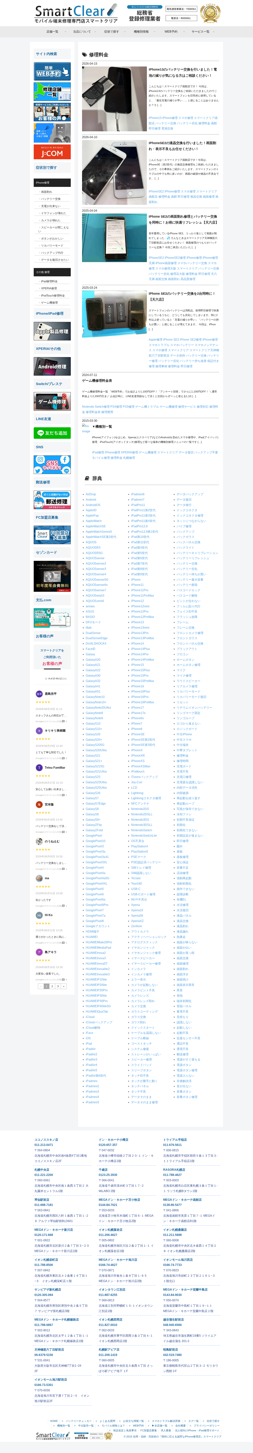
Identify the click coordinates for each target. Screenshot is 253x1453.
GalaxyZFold (94, 830)
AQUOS (91, 542)
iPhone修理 (170, 117)
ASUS (90, 611)
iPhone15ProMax (142, 681)
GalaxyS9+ (93, 819)
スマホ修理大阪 (166, 268)
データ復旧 (186, 452)
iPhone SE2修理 (191, 339)
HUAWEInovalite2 (98, 969)
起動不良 (183, 1032)
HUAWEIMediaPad (98, 947)
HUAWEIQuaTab (97, 1011)
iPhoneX (137, 750)
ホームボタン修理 (188, 664)
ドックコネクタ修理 (190, 515)
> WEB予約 (136, 1425)
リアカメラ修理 (187, 686)
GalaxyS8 (92, 808)
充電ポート (184, 766)
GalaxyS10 (93, 723)
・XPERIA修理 (47, 288)
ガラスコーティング (144, 1011)
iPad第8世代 (139, 568)
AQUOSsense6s (97, 584)
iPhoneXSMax (140, 766)
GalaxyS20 (93, 734)
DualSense (93, 633)
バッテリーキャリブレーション (197, 553)
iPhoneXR (138, 755)
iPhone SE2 (171, 339)
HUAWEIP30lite (96, 995)
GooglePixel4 (95, 867)
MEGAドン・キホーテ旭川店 (118, 1259)
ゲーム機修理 (169, 406)
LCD (134, 787)
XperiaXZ (137, 921)
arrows (90, 606)
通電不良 (183, 1049)
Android (91, 499)
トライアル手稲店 (175, 1139)
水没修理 (183, 904)
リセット (183, 702)
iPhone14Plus (140, 648)
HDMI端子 (92, 931)
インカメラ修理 (141, 974)
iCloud (90, 1016)
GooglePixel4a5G (97, 878)
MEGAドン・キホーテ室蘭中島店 (185, 1289)
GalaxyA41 (93, 686)
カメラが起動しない (144, 984)
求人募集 (166, 1430)
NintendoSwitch (141, 830)
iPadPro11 (138, 505)
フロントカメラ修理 (190, 633)
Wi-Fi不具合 (139, 899)
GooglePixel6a (95, 899)
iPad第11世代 (140, 542)
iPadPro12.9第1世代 (144, 531)
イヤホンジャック (143, 947)
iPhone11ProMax (142, 595)
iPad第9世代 (139, 574)
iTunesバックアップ (144, 776)
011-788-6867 (43, 1324)
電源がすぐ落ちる (188, 1059)
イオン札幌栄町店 (46, 1259)
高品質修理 (188, 279)
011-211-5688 (172, 1234)
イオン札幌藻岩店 (110, 1229)
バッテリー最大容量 (190, 579)
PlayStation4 (139, 846)
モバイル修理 (101, 457)
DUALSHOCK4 (96, 643)
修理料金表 (93, 412)
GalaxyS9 (92, 814)
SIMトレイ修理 (141, 867)
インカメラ (138, 969)
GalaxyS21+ (94, 761)
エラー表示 (138, 979)
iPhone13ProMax (142, 638)
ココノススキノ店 (46, 1139)
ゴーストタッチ (141, 1043)
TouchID (136, 883)
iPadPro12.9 (139, 526)
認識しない (184, 1022)
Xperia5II (137, 915)
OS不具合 (137, 841)
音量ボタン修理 (187, 1097)
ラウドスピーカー (188, 681)
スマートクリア (187, 268)
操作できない (185, 889)
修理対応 (203, 406)
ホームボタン (185, 659)
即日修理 (155, 128)
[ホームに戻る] (126, 13)
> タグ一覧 (191, 1420)
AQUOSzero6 (95, 600)
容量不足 (183, 867)
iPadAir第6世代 (96, 1075)
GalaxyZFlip (94, 824)
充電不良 (183, 771)
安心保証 (183, 862)
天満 (152, 279)
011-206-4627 (108, 1234)
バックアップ (185, 531)
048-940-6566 (172, 1324)
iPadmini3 (92, 1091)
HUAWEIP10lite (96, 979)
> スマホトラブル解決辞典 (164, 1420)
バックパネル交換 (188, 542)
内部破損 (183, 793)
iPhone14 (137, 643)
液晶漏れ (183, 931)
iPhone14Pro (140, 654)
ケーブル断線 (140, 1038)
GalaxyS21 (93, 755)
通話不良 (183, 1043)
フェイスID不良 (187, 611)
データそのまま (141, 1097)
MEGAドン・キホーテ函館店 (182, 1199)
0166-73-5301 (43, 1385)
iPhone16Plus (140, 691)
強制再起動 (184, 878)
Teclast (135, 878)
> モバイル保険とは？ (111, 1425)
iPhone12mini (140, 606)
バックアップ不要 (206, 452)
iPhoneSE (138, 734)
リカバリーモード (188, 691)
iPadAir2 (91, 1054)
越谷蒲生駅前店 (173, 1319)
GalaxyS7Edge (96, 803)
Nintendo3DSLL (141, 824)
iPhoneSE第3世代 (143, 744)
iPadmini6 (137, 494)
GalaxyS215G (95, 766)
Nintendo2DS (140, 808)
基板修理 (183, 856)
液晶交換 (196, 196)
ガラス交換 (138, 1016)
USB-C (136, 889)
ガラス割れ (138, 1022)
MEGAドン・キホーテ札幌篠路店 (56, 1319)
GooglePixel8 (95, 921)
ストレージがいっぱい (146, 1054)
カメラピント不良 (143, 990)
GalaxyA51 (93, 691)
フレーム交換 (185, 627)
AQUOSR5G (94, 553)
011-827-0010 (108, 1324)
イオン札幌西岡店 (110, 1319)
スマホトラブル (159, 345)
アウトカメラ (140, 931)
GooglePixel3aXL (97, 856)
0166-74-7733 (172, 1264)
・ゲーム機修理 (48, 302)
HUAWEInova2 (96, 952)
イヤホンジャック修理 (146, 952)
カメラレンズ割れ (143, 1001)
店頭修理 (183, 873)
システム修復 (140, 1049)
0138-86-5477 (172, 1204)
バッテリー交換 (166, 123)
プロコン (183, 654)
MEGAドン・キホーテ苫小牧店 (119, 1199)
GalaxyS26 (93, 793)
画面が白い (184, 947)
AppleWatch (94, 520)
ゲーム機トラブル (147, 406)
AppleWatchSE (96, 526)
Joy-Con (136, 782)
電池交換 (167, 128)
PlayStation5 (139, 851)
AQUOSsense (95, 558)
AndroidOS (93, 505)
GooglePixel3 (95, 846)
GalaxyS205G (95, 744)
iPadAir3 (91, 1059)
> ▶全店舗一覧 (157, 1425)
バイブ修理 (184, 526)
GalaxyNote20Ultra (98, 707)
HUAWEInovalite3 (98, 974)
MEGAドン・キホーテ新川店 (53, 1229)
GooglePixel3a (95, 851)
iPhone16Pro (140, 696)
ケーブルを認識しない (146, 1032)
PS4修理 (116, 406)
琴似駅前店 (41, 1199)
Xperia (135, 904)
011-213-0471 (43, 1144)
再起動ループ (185, 803)
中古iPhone (184, 734)
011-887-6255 (108, 1294)
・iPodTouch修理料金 (51, 295)
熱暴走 (181, 936)
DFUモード (93, 622)
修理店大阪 (178, 273)
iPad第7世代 (139, 563)
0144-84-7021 (108, 1204)
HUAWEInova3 (96, 958)
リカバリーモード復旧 (191, 696)
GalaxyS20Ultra (96, 750)
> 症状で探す (211, 1420)
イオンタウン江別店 (112, 1289)
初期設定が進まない (190, 835)
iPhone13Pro (140, 633)
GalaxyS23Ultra (96, 782)
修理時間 (183, 761)
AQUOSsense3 (96, 568)
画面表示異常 (185, 984)
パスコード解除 (187, 595)
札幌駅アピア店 (109, 1349)
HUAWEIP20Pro (97, 990)
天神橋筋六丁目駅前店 (49, 1349)
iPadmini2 (92, 1086)
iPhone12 (137, 600)
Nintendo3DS (140, 819)
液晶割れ (183, 926)
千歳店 (103, 1169)
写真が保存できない (190, 808)
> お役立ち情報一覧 (131, 1420)
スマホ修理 (186, 117)
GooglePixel (94, 835)
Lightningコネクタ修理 (146, 798)
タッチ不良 (138, 1091)
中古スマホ (184, 739)
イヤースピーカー (143, 958)
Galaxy (90, 654)
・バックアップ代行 (50, 252)
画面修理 (209, 196)
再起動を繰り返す (188, 798)
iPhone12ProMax (142, 616)
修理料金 (204, 123)
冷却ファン (184, 814)
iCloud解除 (93, 1027)
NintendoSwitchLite (144, 835)
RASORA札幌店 (174, 1169)
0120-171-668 (43, 1234)
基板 (180, 851)
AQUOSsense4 (96, 574)
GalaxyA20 (93, 659)
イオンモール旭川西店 (178, 1259)
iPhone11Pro (139, 590)
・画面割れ (45, 191)
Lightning (137, 793)
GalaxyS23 (93, 776)
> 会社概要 (178, 1425)
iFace (89, 1032)
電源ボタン (184, 1064)
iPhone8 (136, 728)
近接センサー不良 (188, 1038)
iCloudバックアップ (99, 1022)
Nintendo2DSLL (141, 814)
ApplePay (92, 515)
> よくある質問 (105, 1420)
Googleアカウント (98, 926)
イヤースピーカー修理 (146, 963)
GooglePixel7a (95, 915)
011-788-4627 (172, 1174)
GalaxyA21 (93, 664)
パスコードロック (188, 590)
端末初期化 (184, 1001)
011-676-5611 (172, 1144)
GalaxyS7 (92, 798)
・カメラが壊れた (49, 220)
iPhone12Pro (140, 611)
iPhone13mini (140, 627)
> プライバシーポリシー (205, 1425)
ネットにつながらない (191, 520)
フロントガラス (187, 638)
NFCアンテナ (140, 803)
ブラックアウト (187, 648)
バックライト (185, 547)
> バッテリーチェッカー (77, 1420)
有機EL (181, 899)
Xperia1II (137, 910)
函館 (214, 123)
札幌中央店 (41, 1169)
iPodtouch (137, 771)
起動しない (184, 1027)
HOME (54, 1420)
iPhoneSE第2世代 (143, 739)
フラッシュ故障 (187, 616)
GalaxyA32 (93, 681)
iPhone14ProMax (142, 659)
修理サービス (187, 406)
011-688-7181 (43, 1204)
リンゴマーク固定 (188, 713)
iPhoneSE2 (157, 191)
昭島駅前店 (170, 1349)
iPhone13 (155, 117)
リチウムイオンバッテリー (194, 707)
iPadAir (91, 1049)
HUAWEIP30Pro (97, 1001)
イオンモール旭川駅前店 (50, 1379)
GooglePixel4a (95, 873)
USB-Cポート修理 (143, 894)
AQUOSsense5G (97, 579)
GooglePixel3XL (96, 862)
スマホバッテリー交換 (192, 263)
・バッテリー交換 (49, 198)
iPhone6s (137, 718)
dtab (88, 627)
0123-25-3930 (108, 1174)
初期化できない (187, 830)
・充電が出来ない (49, 206)
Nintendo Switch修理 (96, 406)
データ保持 (178, 355)
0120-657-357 (108, 1144)
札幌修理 (129, 457)
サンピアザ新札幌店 (47, 1289)
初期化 (181, 824)
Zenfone (136, 926)
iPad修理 (98, 452)
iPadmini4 (92, 1097)
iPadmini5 (92, 1102)
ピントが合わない (188, 600)
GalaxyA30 (93, 675)
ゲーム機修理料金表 (97, 380)
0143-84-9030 (172, 1294)
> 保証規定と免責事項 (123, 1430)
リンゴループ (185, 718)
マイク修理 (184, 675)
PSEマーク (138, 856)
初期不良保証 (185, 819)
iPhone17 (137, 707)
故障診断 (183, 894)
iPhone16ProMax (142, 702)
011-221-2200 (43, 1174)
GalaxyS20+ (94, 739)
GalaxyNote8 (94, 713)
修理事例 (161, 366)
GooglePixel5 (95, 889)
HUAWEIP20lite (96, 984)
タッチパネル (140, 1086)
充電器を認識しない (190, 782)
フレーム (183, 622)
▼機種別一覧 (102, 426)
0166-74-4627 (108, 1264)
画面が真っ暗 (185, 952)
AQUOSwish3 (95, 595)
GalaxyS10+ (94, 728)
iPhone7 (136, 723)
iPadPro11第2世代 (143, 510)
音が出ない (184, 1086)
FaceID (90, 648)
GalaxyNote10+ (96, 702)
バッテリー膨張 (187, 584)
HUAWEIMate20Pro (99, 942)
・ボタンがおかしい (50, 238)
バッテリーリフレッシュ (193, 558)
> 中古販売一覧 (84, 1425)
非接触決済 (184, 1081)
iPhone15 (137, 664)
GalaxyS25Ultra (96, 787)
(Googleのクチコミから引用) (49, 721)
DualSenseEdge (97, 638)
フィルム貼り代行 (188, 606)
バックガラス (185, 536)
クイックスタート (143, 1027)
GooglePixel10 (95, 841)
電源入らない (185, 1075)
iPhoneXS (138, 761)
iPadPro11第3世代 (143, 515)
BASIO (90, 616)
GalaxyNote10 (95, 696)
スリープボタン (141, 1070)
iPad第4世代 (139, 547)
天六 (214, 273)
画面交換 (161, 279)
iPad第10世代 (140, 536)
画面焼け (183, 979)
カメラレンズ (140, 995)
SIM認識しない (141, 873)
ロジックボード (187, 728)
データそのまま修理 (144, 1102)
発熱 (180, 995)
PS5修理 (129, 406)
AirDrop (91, 494)
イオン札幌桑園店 (175, 1229)
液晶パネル (184, 915)
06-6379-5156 (43, 1355)
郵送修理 (183, 1054)
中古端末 (183, 744)
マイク (181, 670)
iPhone (136, 579)
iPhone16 (137, 686)
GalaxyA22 (93, 670)
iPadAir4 (91, 1064)
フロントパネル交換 (190, 643)
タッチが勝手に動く (144, 1081)
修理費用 (107, 412)
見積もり (183, 1016)
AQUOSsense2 (96, 563)
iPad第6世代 (139, 558)
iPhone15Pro (140, 675)
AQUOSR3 (93, 547)
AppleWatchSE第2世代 (101, 536)
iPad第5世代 (139, 553)
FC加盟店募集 (148, 1430)
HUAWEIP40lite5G (98, 1006)
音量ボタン (184, 1091)
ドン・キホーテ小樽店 (113, 1139)
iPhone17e (138, 713)
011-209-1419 (108, 1355)
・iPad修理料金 (48, 281)
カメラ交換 (138, 1006)
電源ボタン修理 (187, 1070)
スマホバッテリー (182, 345)
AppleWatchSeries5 (99, 531)
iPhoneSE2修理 (176, 257)
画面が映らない (187, 942)
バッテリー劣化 (187, 123)
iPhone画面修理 (166, 263)
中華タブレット (187, 750)
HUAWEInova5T (97, 963)
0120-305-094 (43, 1294)
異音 (180, 990)
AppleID (91, 510)
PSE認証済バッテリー (146, 862)
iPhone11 (137, 584)
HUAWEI (92, 936)
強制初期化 (184, 883)
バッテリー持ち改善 (193, 360)
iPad (89, 1043)
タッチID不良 (140, 1075)
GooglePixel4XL (96, 883)
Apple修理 (156, 339)
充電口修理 (184, 776)
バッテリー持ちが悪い (191, 574)
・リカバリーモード (50, 245)
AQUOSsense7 (96, 590)
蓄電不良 (183, 1011)
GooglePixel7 (95, 910)
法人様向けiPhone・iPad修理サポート (197, 1430)
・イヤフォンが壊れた (52, 213)
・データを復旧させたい (53, 259)
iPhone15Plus (140, 670)
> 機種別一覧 (61, 1425)
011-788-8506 (43, 1264)
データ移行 (184, 505)
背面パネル (184, 1006)
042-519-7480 (172, 1355)
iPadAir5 (91, 1070)
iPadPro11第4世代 (143, 520)
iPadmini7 (137, 499)
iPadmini (91, 1081)
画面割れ (174, 279)
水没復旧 (183, 910)
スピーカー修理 (141, 1059)
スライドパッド (141, 1064)
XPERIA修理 (130, 452)
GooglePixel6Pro (97, 904)
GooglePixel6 (95, 894)
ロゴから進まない (188, 723)
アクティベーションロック (149, 936)
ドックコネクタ (187, 510)
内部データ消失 (187, 787)
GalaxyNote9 (94, 718)
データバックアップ (190, 494)
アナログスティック (144, 942)
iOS (88, 1038)
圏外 (180, 846)
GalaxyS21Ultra (96, 771)
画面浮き (183, 974)
